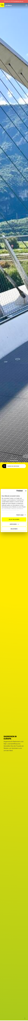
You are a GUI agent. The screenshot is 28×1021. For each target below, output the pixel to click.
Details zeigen (20, 514)
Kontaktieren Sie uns (18, 1)
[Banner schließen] (25, 490)
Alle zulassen (14, 519)
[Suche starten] (4, 466)
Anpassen (13, 524)
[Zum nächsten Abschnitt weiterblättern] (25, 1018)
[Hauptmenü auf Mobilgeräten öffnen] (26, 5)
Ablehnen (14, 528)
